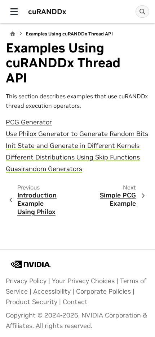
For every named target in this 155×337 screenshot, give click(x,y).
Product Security (31, 302)
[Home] (12, 34)
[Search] (142, 11)
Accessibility (52, 291)
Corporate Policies (103, 291)
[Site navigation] (14, 11)
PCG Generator (29, 122)
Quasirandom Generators (44, 169)
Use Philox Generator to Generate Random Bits (77, 134)
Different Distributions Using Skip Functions (73, 157)
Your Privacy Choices (83, 281)
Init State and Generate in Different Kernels (73, 146)
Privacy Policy (26, 281)
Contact (75, 302)
